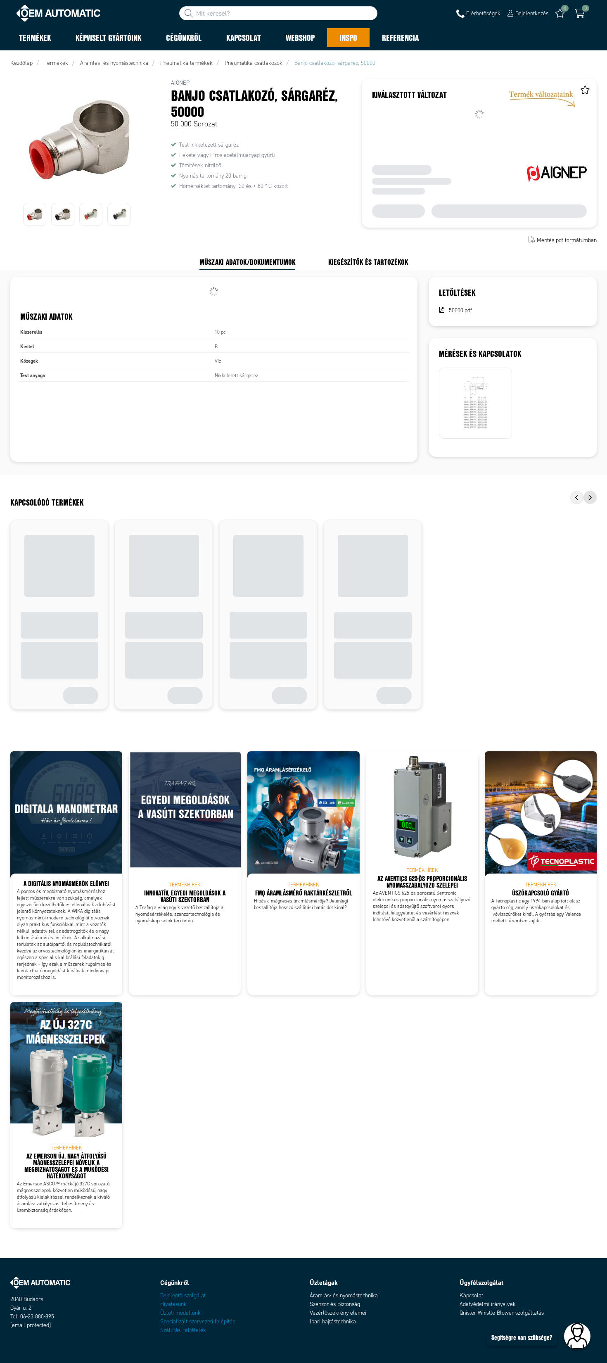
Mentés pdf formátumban (567, 240)
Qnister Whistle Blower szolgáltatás (502, 1312)
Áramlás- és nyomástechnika (344, 1295)
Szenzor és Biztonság (335, 1304)
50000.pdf (460, 310)
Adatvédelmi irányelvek (488, 1304)
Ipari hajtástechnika (333, 1321)
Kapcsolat (471, 1295)
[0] (580, 14)
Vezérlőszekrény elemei (338, 1312)
